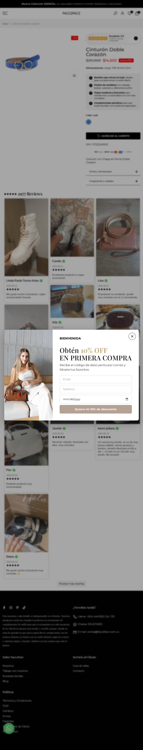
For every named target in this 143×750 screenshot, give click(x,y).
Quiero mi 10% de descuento (95, 409)
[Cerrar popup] (132, 336)
